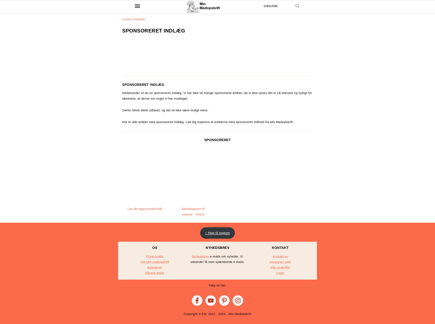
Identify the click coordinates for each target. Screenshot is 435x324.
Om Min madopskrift (154, 262)
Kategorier (154, 267)
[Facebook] (197, 300)
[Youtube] (210, 300)
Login (280, 273)
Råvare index (154, 273)
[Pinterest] (224, 300)
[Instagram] (238, 300)
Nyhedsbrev (200, 256)
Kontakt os (280, 256)
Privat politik (155, 256)
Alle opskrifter (280, 267)
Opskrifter (139, 19)
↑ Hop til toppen (217, 233)
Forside (126, 19)
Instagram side (280, 262)
